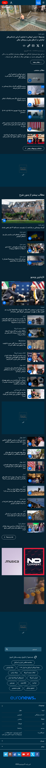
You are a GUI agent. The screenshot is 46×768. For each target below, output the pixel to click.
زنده (4, 2)
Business (22, 341)
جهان (20, 710)
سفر (43, 724)
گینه (24, 511)
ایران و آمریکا (34, 678)
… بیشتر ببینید (37, 62)
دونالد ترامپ (14, 673)
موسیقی (12, 683)
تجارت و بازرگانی (39, 715)
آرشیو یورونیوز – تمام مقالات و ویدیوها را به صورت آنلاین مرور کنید (12, 734)
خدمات (42, 741)
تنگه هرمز (23, 683)
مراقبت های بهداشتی (20, 390)
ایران (24, 316)
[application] (23, 18)
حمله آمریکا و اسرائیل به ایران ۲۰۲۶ (30, 667)
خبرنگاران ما (41, 733)
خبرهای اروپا (22, 378)
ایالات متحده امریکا (20, 328)
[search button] (7, 649)
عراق (24, 450)
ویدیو (42, 728)
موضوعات (41, 705)
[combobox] (23, 649)
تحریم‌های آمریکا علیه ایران (16, 678)
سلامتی (20, 719)
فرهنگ (20, 724)
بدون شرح (41, 225)
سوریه (42, 307)
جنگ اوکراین (9, 667)
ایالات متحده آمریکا (29, 673)
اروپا (43, 710)
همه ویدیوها (9, 537)
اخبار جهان (23, 365)
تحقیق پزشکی (30, 688)
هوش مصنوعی (16, 688)
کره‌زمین (19, 715)
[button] (33, 148)
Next (42, 719)
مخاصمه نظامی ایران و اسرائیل (23, 662)
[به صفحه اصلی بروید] (38, 2)
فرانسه (34, 683)
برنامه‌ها (19, 728)
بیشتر (42, 747)
